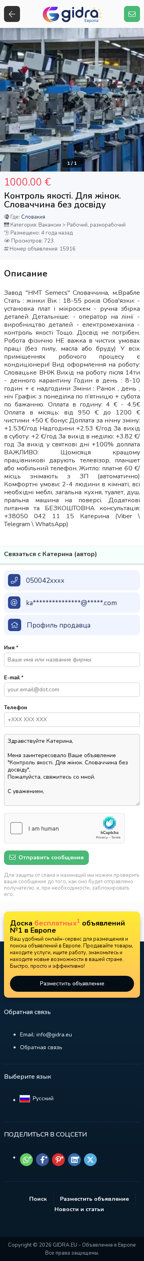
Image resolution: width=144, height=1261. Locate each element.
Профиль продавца (58, 625)
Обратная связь (41, 1047)
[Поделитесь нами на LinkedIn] (74, 1159)
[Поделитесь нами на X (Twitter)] (90, 1159)
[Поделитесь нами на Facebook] (42, 1159)
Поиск (38, 1199)
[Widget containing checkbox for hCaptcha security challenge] (64, 828)
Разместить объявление (72, 983)
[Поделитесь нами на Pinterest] (58, 1159)
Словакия (33, 217)
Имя (11, 647)
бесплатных (57, 923)
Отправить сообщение (50, 857)
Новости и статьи (79, 1209)
